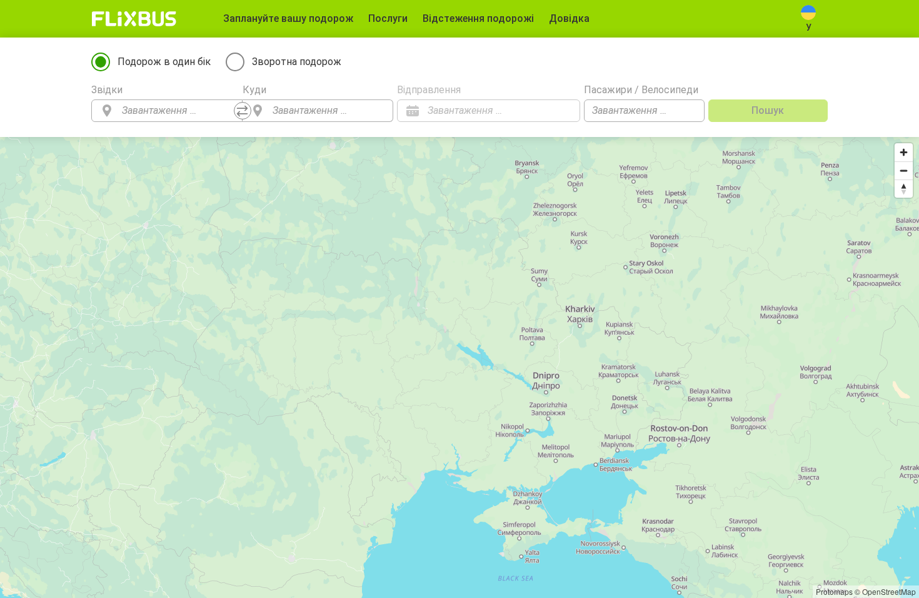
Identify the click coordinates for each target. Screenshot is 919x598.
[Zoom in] (904, 152)
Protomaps (834, 591)
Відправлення (429, 90)
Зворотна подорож (296, 62)
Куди (254, 90)
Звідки (107, 90)
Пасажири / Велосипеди (641, 90)
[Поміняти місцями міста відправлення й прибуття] (242, 110)
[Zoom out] (904, 170)
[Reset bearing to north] (904, 189)
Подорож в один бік (164, 62)
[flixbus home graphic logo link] (134, 19)
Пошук (767, 110)
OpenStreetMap (889, 591)
